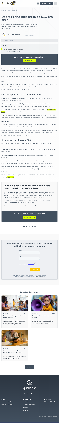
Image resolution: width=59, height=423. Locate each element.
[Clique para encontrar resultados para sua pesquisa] (56, 40)
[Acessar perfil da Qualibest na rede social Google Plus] (31, 393)
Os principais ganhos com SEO (13, 51)
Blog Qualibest (6, 10)
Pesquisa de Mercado (29, 404)
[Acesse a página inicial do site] (29, 385)
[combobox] (27, 40)
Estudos (25, 410)
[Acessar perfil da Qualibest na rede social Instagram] (24, 393)
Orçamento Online (6, 402)
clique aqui (10, 177)
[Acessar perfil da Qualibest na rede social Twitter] (27, 393)
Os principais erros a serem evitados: (13, 49)
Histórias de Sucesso (7, 404)
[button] (38, 3)
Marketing (26, 407)
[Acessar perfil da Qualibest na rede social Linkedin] (34, 393)
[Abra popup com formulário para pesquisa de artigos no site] (55, 3)
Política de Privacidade (40, 276)
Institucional (26, 402)
